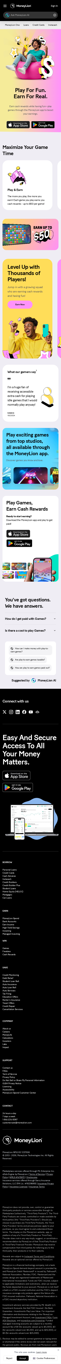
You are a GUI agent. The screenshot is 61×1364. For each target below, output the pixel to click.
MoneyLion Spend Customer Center (19, 1092)
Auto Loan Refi (9, 987)
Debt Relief (8, 978)
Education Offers (10, 997)
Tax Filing (7, 993)
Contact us (8, 1068)
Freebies (7, 951)
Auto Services (9, 990)
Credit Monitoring (11, 975)
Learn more (41, 1352)
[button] (43, 1358)
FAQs (5, 1071)
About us (7, 1028)
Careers (6, 1031)
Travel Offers (8, 1003)
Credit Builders (10, 882)
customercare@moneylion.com (17, 1122)
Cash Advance (9, 876)
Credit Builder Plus (11, 885)
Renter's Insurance (11, 1000)
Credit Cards (8, 873)
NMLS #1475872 (17, 1177)
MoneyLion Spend (11, 918)
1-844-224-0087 (10, 1119)
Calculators (8, 1038)
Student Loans (9, 888)
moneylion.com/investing (32, 1320)
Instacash (7, 879)
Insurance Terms (37, 1186)
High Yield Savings (11, 927)
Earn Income (8, 924)
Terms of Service (37, 1174)
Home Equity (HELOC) (13, 891)
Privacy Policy (9, 1077)
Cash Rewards (9, 954)
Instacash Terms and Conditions (39, 1256)
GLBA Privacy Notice (12, 1083)
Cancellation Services (13, 1009)
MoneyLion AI (47, 680)
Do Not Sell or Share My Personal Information (24, 1080)
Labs (5, 1044)
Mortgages (7, 894)
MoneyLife (7, 1035)
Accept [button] (22, 1358)
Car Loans (7, 898)
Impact (6, 1047)
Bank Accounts (9, 921)
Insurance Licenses (18, 1186)
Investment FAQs (43, 1317)
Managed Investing (11, 934)
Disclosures (31, 1177)
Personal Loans (10, 869)
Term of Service (10, 1074)
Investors (7, 1041)
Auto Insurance (10, 984)
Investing (7, 931)
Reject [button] (9, 1358)
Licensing (7, 1086)
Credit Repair (9, 1006)
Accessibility (8, 1089)
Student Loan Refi (11, 981)
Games (6, 948)
